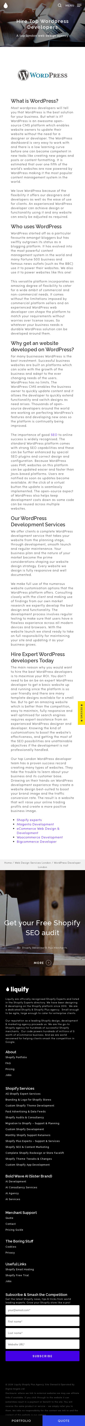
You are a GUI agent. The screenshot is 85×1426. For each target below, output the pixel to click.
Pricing (10, 1069)
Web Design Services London (33, 862)
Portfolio (21, 1420)
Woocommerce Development (40, 837)
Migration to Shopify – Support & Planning (33, 1123)
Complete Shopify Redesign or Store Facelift (35, 1153)
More (39, 963)
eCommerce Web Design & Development (38, 830)
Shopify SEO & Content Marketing (27, 1147)
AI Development (16, 1181)
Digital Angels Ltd (15, 1388)
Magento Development (35, 824)
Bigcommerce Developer (37, 841)
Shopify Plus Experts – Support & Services (33, 1141)
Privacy (10, 1252)
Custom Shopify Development (25, 1129)
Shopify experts (29, 819)
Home (8, 862)
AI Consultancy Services (21, 1187)
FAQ (8, 1063)
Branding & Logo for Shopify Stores (28, 1099)
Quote (64, 1420)
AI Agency (12, 1193)
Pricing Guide (14, 1229)
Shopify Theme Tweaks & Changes (29, 1159)
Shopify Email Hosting (20, 1269)
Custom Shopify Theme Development (30, 1105)
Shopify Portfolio (16, 1057)
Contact (11, 1224)
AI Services (13, 1199)
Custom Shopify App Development (28, 1164)
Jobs (8, 1075)
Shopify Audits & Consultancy (25, 1117)
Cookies (11, 1246)
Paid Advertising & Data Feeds (26, 1111)
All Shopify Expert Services (23, 1093)
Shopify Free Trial (17, 1275)
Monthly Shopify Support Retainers (28, 1135)
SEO (54, 434)
